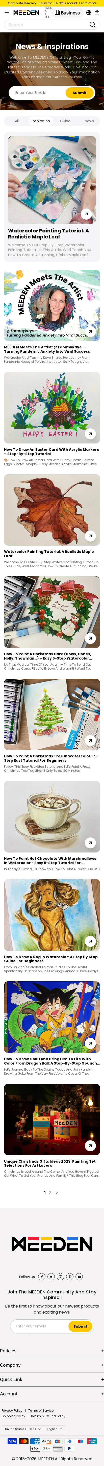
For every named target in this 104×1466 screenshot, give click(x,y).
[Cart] (97, 13)
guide (65, 121)
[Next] (57, 1193)
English (52, 1429)
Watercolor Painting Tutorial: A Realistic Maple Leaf (48, 233)
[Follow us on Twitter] (51, 1276)
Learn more (87, 3)
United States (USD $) (20, 1429)
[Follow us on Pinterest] (69, 1276)
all (17, 121)
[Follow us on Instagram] (60, 1276)
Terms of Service (41, 1410)
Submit (80, 92)
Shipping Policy (13, 1416)
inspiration (41, 121)
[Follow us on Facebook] (41, 1276)
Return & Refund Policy (48, 1416)
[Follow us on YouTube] (79, 1276)
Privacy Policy (12, 1410)
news (89, 121)
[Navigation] (7, 13)
